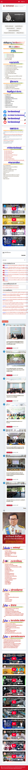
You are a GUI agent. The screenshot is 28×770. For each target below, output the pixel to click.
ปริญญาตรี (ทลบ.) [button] (20, 34)
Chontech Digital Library (10, 72)
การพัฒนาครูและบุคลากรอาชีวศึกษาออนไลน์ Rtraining (13, 78)
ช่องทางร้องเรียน (8, 61)
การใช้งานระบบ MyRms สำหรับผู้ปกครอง (13, 86)
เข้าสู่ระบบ (23, 1)
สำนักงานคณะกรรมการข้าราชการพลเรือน (11, 178)
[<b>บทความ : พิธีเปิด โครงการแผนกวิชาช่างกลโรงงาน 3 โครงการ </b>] (16, 414)
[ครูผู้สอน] (14, 44)
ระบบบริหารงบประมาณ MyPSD (11, 70)
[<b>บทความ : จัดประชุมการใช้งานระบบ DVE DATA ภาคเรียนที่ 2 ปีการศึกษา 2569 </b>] (16, 493)
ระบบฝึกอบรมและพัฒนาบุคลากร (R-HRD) (13, 80)
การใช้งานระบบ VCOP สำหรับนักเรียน (12, 90)
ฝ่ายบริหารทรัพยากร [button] (11, 30)
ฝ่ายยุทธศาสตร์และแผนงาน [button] (9, 34)
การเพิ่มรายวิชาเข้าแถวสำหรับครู (11, 87)
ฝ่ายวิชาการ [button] (19, 30)
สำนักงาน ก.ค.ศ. (6, 174)
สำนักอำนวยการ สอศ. (7, 170)
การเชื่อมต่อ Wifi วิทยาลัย (10, 89)
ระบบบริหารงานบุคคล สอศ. (8, 172)
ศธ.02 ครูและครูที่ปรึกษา (10, 74)
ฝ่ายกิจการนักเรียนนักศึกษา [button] (14, 32)
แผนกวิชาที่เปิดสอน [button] (18, 28)
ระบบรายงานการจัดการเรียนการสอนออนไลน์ (13, 68)
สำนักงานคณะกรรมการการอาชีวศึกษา (10, 168)
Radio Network (6, 180)
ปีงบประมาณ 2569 (10, 58)
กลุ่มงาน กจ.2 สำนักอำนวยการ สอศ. (10, 171)
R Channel (5, 179)
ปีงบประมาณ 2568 (10, 57)
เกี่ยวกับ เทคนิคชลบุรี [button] (9, 28)
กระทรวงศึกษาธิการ (7, 167)
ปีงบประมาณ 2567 (10, 56)
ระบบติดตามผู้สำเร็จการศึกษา (11, 67)
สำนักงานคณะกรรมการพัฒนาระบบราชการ (11, 176)
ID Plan (6, 76)
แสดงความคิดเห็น (8, 60)
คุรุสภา (4, 175)
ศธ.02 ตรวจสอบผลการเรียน (10, 75)
